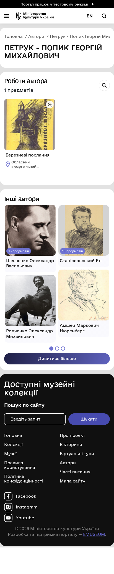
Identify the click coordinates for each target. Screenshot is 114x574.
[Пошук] (104, 85)
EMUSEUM (94, 534)
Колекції (13, 444)
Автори (68, 463)
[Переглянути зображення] (50, 104)
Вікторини (71, 444)
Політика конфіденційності (23, 478)
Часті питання (75, 472)
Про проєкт (72, 435)
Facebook (26, 496)
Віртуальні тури (77, 454)
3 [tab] (63, 348)
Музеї (10, 454)
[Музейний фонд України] (35, 16)
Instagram (27, 507)
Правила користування (19, 465)
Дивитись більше (57, 358)
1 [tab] (51, 348)
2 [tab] (57, 348)
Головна (13, 435)
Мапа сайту (72, 481)
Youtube (25, 518)
